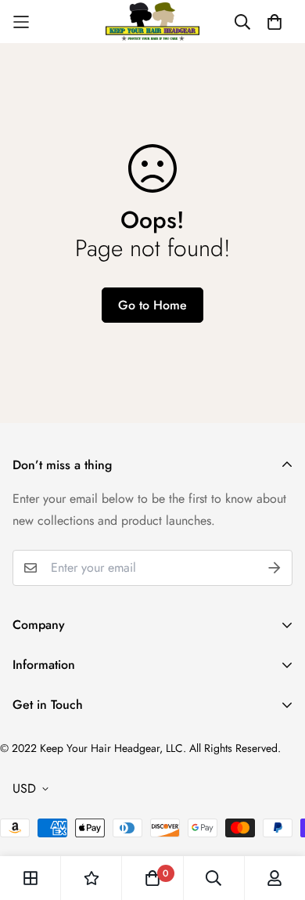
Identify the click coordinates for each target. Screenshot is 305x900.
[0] (152, 878)
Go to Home (152, 305)
